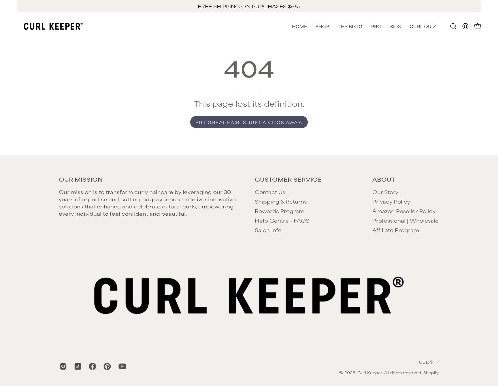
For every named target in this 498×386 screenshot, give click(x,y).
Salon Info (268, 230)
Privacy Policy (391, 201)
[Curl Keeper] (53, 26)
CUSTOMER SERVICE (288, 179)
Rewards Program (279, 210)
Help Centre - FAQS (282, 220)
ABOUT (383, 179)
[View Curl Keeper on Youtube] (121, 366)
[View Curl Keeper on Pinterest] (106, 366)
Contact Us (270, 191)
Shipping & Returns (281, 201)
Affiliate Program (395, 230)
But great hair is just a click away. (249, 122)
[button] (422, 26)
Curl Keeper (369, 372)
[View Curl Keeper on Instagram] (62, 366)
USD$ (426, 362)
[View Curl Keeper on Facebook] (91, 366)
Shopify (430, 372)
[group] (249, 6)
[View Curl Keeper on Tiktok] (77, 366)
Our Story (385, 191)
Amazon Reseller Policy (403, 210)
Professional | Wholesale (405, 220)
